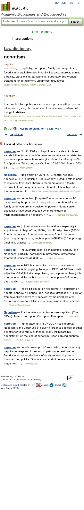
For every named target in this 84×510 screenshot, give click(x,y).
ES (71, 3)
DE (64, 3)
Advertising (35, 379)
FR (78, 3)
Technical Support (21, 379)
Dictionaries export (10, 385)
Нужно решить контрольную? (40, 128)
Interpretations (22, 38)
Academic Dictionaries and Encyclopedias (33, 14)
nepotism (10, 151)
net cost (72, 134)
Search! (75, 21)
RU (57, 3)
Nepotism (10, 174)
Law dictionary (42, 32)
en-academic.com (15, 6)
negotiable (16, 134)
